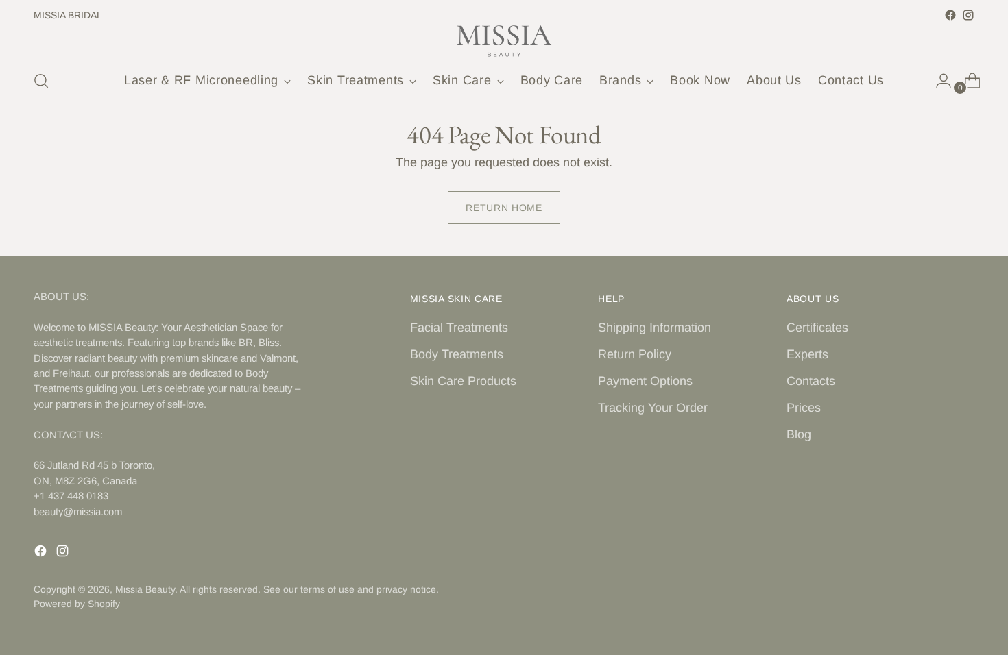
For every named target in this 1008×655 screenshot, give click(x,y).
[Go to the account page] (938, 81)
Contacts (811, 381)
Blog (799, 434)
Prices (804, 408)
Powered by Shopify (77, 603)
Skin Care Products (463, 381)
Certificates (817, 327)
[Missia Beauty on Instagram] (968, 15)
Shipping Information (654, 327)
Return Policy (634, 354)
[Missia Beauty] (504, 41)
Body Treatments (456, 354)
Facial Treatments (459, 327)
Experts (807, 354)
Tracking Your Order (653, 408)
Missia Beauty (145, 589)
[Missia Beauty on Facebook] (950, 15)
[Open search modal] (41, 81)
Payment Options (645, 381)
